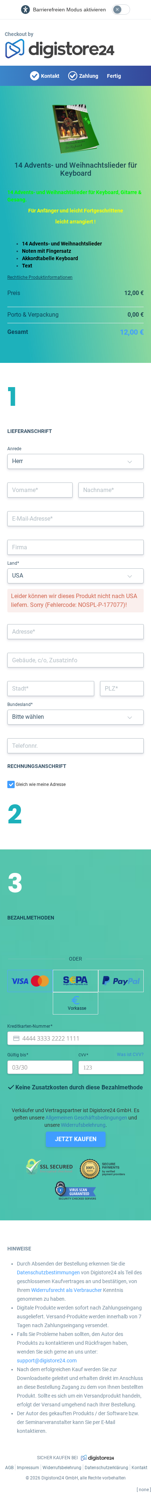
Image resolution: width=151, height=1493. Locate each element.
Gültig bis (17, 1054)
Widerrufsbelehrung (83, 1125)
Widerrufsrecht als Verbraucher (66, 1290)
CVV (82, 1055)
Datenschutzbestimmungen (48, 1272)
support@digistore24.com (47, 1360)
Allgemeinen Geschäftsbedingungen (86, 1118)
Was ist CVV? (130, 1054)
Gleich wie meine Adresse (41, 784)
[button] (129, 461)
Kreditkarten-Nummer (29, 1026)
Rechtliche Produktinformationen (40, 277)
